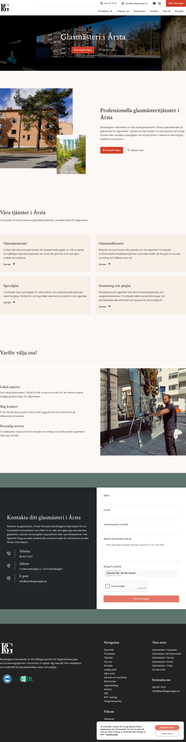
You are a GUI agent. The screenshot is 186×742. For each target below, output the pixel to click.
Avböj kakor (167, 733)
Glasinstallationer (111, 243)
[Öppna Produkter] (111, 11)
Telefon (24, 551)
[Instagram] (159, 3)
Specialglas (11, 285)
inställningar (112, 734)
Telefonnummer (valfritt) (116, 524)
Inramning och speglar (115, 285)
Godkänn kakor (167, 727)
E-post (107, 510)
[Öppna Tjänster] (128, 11)
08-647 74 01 (110, 3)
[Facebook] (154, 3)
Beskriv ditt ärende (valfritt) (117, 539)
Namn (106, 495)
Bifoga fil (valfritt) (112, 567)
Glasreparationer (15, 243)
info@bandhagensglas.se (137, 3)
